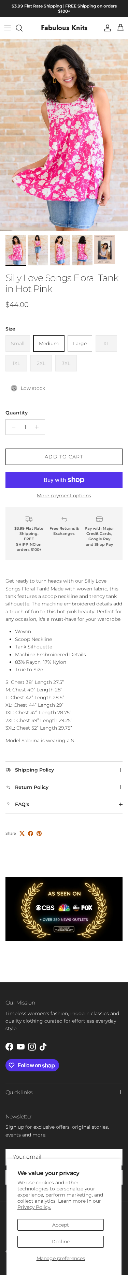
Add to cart (64, 457)
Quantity (16, 413)
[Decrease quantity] (12, 427)
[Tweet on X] (22, 833)
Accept (60, 1225)
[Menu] (7, 27)
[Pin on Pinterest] (39, 833)
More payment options (64, 496)
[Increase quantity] (39, 427)
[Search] (22, 27)
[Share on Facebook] (30, 833)
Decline (61, 1242)
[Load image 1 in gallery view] (64, 135)
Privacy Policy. (34, 1207)
